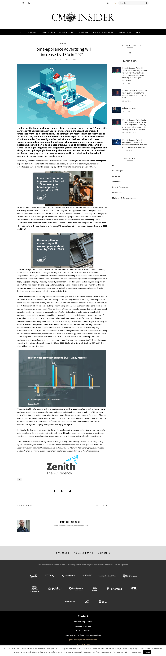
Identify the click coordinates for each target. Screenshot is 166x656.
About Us (141, 32)
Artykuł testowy (129, 108)
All (22, 32)
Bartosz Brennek (54, 60)
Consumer (83, 32)
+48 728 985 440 (83, 644)
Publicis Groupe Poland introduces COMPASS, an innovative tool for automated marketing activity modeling (134, 143)
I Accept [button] (147, 652)
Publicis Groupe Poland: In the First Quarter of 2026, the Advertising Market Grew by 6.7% (134, 94)
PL (108, 3)
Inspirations (124, 32)
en (19, 480)
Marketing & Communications (58, 32)
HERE (95, 648)
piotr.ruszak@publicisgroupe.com (83, 639)
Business (33, 32)
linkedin (105, 553)
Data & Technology (103, 32)
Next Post (101, 506)
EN (115, 3)
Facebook (63, 553)
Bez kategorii (117, 170)
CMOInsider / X (84, 553)
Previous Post (25, 506)
